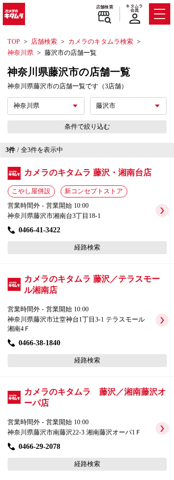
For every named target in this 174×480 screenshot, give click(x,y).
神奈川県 (20, 52)
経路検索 (87, 247)
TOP (13, 41)
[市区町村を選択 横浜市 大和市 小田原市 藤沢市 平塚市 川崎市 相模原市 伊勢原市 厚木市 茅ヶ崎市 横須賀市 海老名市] (128, 106)
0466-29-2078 (39, 446)
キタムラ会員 (134, 8)
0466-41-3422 (39, 230)
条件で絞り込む (87, 126)
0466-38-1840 (39, 343)
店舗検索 (104, 7)
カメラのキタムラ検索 (100, 41)
